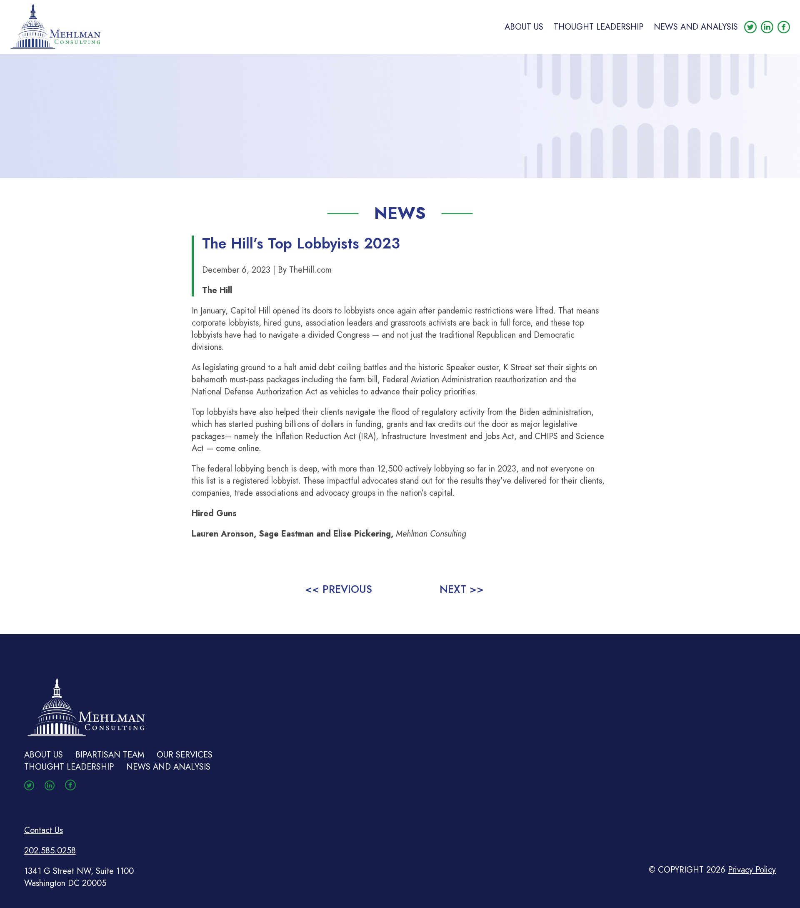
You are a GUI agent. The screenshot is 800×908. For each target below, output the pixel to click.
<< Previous (338, 589)
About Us (524, 27)
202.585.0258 (50, 851)
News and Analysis (696, 27)
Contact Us (43, 830)
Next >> (462, 589)
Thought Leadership (598, 27)
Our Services (184, 755)
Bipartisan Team (109, 755)
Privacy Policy (752, 870)
